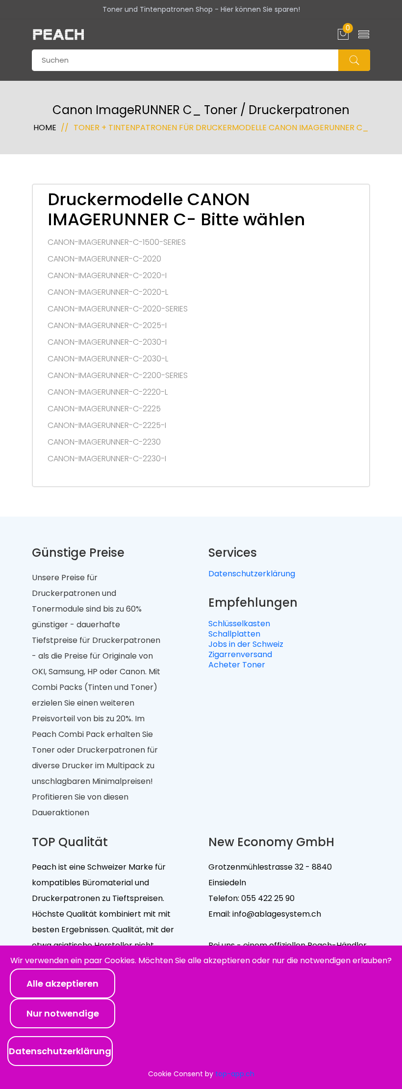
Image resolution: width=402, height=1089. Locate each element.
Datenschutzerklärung (251, 573)
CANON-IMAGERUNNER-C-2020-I (107, 276)
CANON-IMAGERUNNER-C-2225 (104, 409)
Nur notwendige (62, 1013)
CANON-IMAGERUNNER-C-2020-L (108, 292)
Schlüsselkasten (239, 623)
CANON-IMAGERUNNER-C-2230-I (107, 459)
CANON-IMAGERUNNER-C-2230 (104, 442)
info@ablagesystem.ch (275, 914)
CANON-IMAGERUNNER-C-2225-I (107, 425)
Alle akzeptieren (62, 983)
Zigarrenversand (240, 654)
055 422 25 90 (267, 898)
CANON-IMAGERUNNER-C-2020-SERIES (118, 309)
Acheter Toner (236, 664)
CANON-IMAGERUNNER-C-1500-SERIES (117, 242)
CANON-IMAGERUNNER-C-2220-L (108, 392)
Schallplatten (234, 633)
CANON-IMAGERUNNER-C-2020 (104, 259)
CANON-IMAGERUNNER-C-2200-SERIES (118, 375)
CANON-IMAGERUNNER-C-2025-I (107, 326)
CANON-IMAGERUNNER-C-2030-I (107, 342)
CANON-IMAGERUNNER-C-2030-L (108, 359)
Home (44, 127)
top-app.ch (234, 1074)
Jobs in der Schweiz (245, 644)
